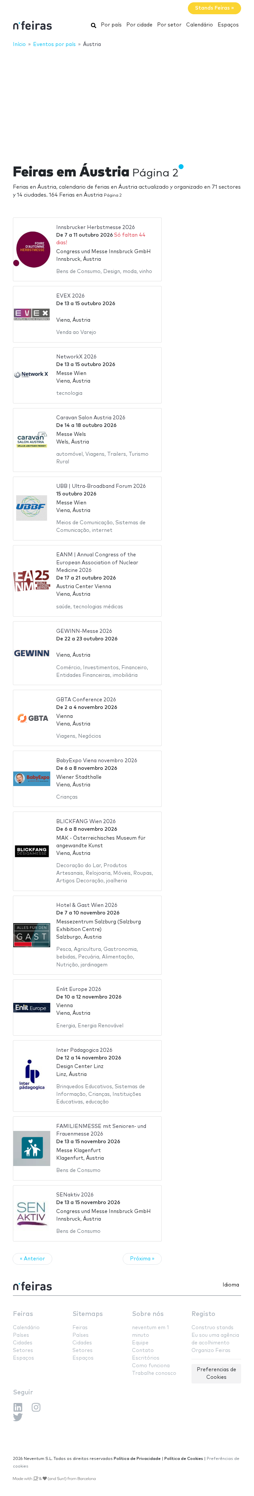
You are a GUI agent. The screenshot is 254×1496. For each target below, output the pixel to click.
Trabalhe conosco (154, 1373)
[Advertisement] (127, 101)
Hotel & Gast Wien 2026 (86, 905)
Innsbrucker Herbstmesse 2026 (95, 227)
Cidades (22, 1342)
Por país (111, 25)
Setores (23, 1350)
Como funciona (151, 1365)
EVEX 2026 (70, 296)
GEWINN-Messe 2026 (84, 631)
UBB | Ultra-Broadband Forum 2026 (101, 486)
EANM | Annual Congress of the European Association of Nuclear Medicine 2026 (97, 562)
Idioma (231, 1285)
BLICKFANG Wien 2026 (86, 821)
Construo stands (212, 1327)
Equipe (140, 1342)
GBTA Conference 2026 (86, 699)
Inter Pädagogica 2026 (84, 1050)
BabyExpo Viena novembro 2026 (96, 760)
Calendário (199, 25)
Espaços (228, 25)
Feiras (23, 1314)
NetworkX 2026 (76, 356)
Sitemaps (87, 1314)
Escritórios (145, 1358)
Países (21, 1335)
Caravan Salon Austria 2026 (90, 417)
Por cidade (139, 25)
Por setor (169, 25)
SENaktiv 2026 (75, 1194)
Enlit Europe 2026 (78, 989)
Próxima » (142, 1258)
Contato (143, 1350)
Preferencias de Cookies (216, 1373)
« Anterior (32, 1258)
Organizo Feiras (211, 1350)
